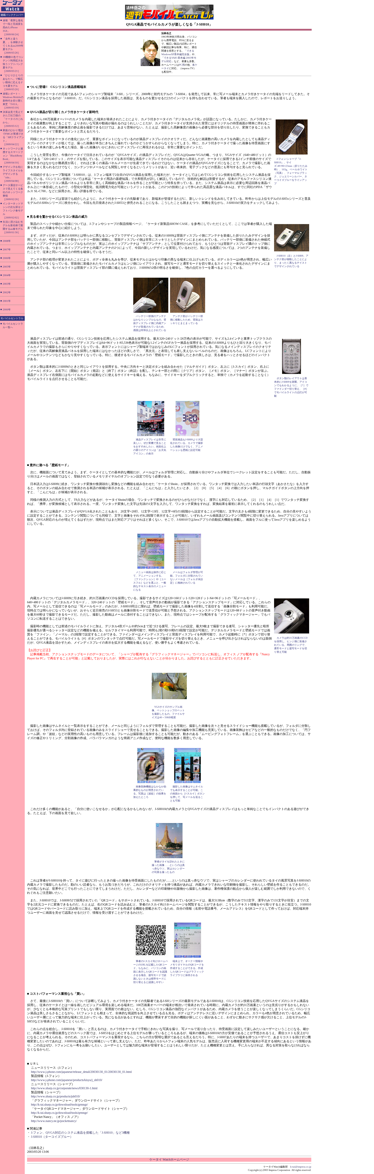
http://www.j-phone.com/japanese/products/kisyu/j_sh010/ (66, 1080)
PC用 (182, 64)
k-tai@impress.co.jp (300, 1166)
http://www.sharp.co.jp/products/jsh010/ (55, 1096)
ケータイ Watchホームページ (169, 1159)
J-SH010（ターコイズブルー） (52, 1136)
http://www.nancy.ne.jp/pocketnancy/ (54, 1121)
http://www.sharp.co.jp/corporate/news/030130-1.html (64, 1088)
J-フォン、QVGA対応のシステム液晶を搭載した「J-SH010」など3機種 (80, 1132)
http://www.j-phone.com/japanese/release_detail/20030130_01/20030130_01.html (81, 1071)
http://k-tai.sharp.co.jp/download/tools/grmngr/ (59, 1104)
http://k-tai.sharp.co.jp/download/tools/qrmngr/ (59, 1112)
